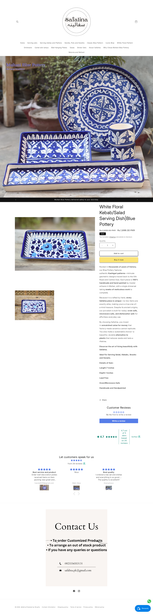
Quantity (102, 241)
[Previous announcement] (15, 200)
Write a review (118, 421)
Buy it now (119, 260)
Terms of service (75, 607)
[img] (76, 460)
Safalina (23, 607)
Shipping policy (63, 607)
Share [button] (104, 400)
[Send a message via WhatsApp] (149, 601)
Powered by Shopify (33, 607)
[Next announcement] (137, 200)
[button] (17, 21)
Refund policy (99, 607)
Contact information (48, 607)
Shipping (112, 237)
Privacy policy (88, 607)
